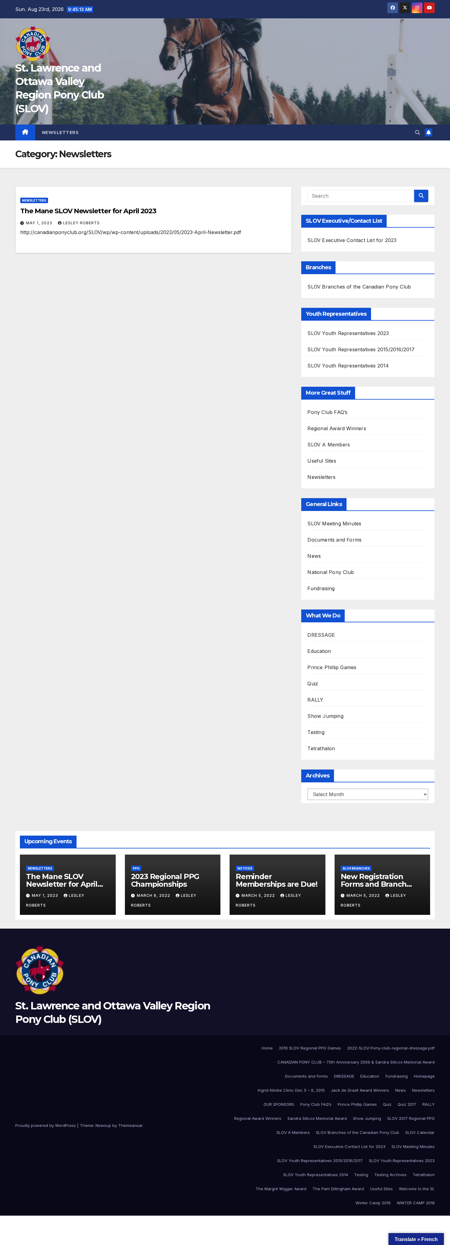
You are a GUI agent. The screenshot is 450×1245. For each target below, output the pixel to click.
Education (319, 651)
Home (267, 1048)
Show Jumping (325, 716)
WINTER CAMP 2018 (416, 1202)
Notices (245, 868)
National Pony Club (330, 572)
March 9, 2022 (154, 895)
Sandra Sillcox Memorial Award (317, 1118)
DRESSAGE (321, 635)
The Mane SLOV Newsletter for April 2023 (88, 211)
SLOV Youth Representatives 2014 (348, 366)
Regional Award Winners (336, 428)
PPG (136, 868)
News (314, 556)
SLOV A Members (328, 445)
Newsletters (60, 132)
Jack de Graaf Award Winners (360, 1090)
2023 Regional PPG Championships (165, 880)
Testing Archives (390, 1174)
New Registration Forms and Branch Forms (374, 884)
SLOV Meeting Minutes (334, 523)
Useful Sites (321, 461)
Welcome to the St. (417, 1188)
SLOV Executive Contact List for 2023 (351, 240)
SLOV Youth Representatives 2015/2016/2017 (360, 349)
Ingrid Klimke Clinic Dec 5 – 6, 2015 (291, 1090)
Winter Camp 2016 (373, 1202)
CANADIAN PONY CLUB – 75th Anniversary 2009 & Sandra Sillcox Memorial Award (356, 1062)
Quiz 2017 (407, 1104)
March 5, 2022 (259, 895)
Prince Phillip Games (331, 667)
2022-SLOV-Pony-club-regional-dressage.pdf (391, 1048)
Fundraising (321, 588)
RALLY (315, 700)
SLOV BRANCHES (356, 868)
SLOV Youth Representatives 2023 (348, 333)
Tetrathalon (321, 748)
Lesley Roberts (81, 223)
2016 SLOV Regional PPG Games (310, 1048)
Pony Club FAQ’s (327, 412)
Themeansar (130, 1125)
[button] (417, 132)
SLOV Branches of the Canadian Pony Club (359, 287)
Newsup (103, 1125)
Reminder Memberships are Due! (276, 880)
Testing (315, 732)
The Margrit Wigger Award (281, 1188)
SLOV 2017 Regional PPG (411, 1118)
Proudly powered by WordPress (46, 1125)
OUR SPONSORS (279, 1104)
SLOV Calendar (420, 1132)
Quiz (312, 683)
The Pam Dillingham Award (338, 1188)
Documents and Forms (334, 540)
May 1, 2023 (40, 223)
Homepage (424, 1076)
